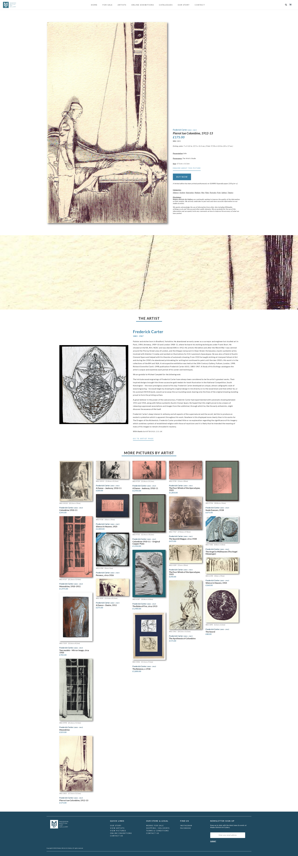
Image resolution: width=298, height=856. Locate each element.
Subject (224, 193)
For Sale (108, 5)
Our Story (184, 5)
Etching (182, 193)
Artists (122, 5)
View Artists (117, 828)
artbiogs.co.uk (154, 431)
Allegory (176, 193)
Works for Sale (155, 825)
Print (219, 193)
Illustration (190, 193)
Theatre (230, 193)
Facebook (185, 828)
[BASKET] (290, 4)
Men (202, 193)
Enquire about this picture (187, 168)
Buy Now (182, 177)
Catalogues (166, 5)
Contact (200, 5)
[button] (286, 5)
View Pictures (118, 831)
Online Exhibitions (142, 5)
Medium (197, 193)
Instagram (186, 825)
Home (94, 5)
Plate (207, 193)
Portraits (213, 193)
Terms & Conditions (157, 831)
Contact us (116, 836)
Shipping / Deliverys (158, 828)
